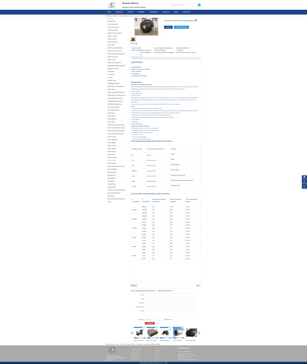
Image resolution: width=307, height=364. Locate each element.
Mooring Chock (112, 172)
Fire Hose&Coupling (113, 107)
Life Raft (110, 77)
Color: (178, 50)
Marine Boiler (111, 116)
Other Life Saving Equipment (116, 133)
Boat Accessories (112, 36)
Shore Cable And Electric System (117, 128)
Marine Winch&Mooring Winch (116, 53)
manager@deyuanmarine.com (189, 359)
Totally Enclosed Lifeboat (115, 33)
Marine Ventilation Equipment (116, 92)
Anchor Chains (112, 136)
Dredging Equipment (113, 83)
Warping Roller (112, 187)
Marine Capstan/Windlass (115, 48)
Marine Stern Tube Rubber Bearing (139, 340)
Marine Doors (111, 154)
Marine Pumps (112, 80)
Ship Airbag (111, 181)
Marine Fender (112, 160)
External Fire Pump (113, 68)
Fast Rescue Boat (113, 30)
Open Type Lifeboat (113, 27)
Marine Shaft (111, 45)
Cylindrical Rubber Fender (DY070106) (178, 340)
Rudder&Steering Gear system (116, 65)
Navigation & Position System (116, 125)
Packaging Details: (159, 52)
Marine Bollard (112, 148)
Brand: (133, 48)
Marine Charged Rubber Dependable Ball (143, 290)
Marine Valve (111, 89)
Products (119, 12)
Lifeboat (131, 12)
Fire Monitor (111, 74)
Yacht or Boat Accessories (115, 98)
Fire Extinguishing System (115, 101)
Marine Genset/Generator (115, 51)
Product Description (137, 58)
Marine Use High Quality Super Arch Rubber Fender (152, 340)
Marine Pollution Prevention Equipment (118, 199)
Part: (155, 50)
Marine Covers (112, 151)
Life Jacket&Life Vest (113, 110)
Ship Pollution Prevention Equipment (118, 95)
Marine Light (111, 122)
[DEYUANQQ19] (112, 5)
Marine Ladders (112, 163)
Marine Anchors (112, 145)
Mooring (141, 12)
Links (166, 363)
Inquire (168, 27)
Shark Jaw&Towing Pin (114, 62)
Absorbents (153, 12)
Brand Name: (180, 48)
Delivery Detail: (180, 52)
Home (109, 12)
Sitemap (157, 358)
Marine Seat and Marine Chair (116, 166)
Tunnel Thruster (112, 39)
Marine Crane (111, 59)
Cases (109, 202)
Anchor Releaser (112, 139)
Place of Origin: (158, 48)
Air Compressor (112, 119)
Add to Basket (183, 27)
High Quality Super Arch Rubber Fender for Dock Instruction (165, 340)
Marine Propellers (113, 42)
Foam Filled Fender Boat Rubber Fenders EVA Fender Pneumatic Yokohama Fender (191, 340)
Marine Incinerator (113, 56)
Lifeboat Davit (111, 21)
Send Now (149, 323)
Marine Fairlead (112, 157)
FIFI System (111, 71)
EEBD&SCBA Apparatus (115, 104)
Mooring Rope (112, 178)
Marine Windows (112, 169)
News (176, 12)
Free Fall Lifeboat (113, 24)
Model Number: (136, 50)
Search (199, 5)
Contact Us (187, 12)
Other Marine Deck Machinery (116, 86)
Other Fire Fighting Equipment (116, 130)
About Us (166, 12)
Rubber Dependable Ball (165, 290)
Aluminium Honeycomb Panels (116, 190)
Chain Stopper (112, 142)
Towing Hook (111, 184)
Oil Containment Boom (114, 193)
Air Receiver (111, 113)
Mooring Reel (111, 175)
